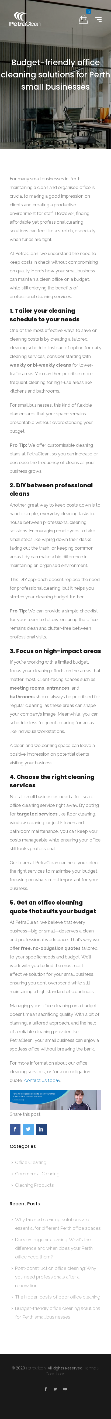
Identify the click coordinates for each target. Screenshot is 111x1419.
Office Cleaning (30, 1162)
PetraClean (36, 1368)
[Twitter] (55, 1390)
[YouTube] (65, 1390)
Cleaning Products (34, 1185)
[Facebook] (46, 1390)
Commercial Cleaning (37, 1173)
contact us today (42, 1080)
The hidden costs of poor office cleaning (57, 1297)
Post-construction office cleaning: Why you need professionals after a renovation (55, 1276)
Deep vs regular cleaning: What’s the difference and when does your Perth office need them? (54, 1248)
